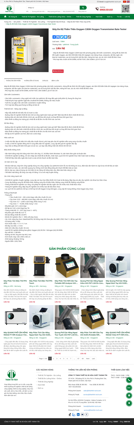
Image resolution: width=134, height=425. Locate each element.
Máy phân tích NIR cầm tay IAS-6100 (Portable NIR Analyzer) (91, 333)
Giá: (53, 49)
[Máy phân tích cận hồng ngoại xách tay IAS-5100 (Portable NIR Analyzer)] (41, 317)
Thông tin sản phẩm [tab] (13, 81)
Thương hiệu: (57, 44)
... (74, 359)
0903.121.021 (106, 9)
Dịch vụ (109, 17)
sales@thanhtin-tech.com (92, 391)
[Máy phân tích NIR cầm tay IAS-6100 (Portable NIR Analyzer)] (92, 317)
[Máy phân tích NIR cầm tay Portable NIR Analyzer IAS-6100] (67, 265)
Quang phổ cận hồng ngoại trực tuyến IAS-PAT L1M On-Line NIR (66, 333)
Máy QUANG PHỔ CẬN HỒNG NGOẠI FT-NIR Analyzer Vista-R (63, 11)
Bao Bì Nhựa (59, 71)
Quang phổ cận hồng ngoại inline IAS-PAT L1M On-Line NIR (32, 11)
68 (83, 359)
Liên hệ (127, 17)
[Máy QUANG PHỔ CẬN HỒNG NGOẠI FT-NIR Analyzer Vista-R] (16, 317)
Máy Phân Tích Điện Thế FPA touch (40, 282)
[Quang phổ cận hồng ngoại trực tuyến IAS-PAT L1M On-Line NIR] (67, 317)
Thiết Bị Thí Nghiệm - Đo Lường (33, 17)
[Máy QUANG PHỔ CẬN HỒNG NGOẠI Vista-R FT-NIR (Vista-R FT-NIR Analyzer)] (118, 317)
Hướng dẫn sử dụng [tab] (31, 81)
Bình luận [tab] (55, 81)
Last (93, 359)
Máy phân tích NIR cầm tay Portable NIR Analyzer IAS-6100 (66, 282)
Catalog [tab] (45, 81)
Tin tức (119, 17)
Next (87, 359)
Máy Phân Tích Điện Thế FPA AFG (15, 282)
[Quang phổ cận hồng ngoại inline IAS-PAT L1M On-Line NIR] (92, 265)
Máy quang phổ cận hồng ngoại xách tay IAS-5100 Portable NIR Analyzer (48, 11)
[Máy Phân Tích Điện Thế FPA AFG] (16, 265)
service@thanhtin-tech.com (92, 394)
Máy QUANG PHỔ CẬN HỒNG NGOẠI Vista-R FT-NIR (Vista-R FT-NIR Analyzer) (118, 333)
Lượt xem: (55, 41)
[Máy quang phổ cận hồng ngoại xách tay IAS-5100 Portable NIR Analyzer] (118, 265)
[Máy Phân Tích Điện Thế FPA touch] (41, 265)
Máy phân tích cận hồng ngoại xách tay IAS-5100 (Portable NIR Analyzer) (78, 11)
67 (78, 359)
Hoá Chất (99, 17)
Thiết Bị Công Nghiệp (83, 17)
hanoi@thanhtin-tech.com (92, 406)
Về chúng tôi (12, 17)
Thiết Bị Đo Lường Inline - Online (60, 17)
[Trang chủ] (5, 16)
